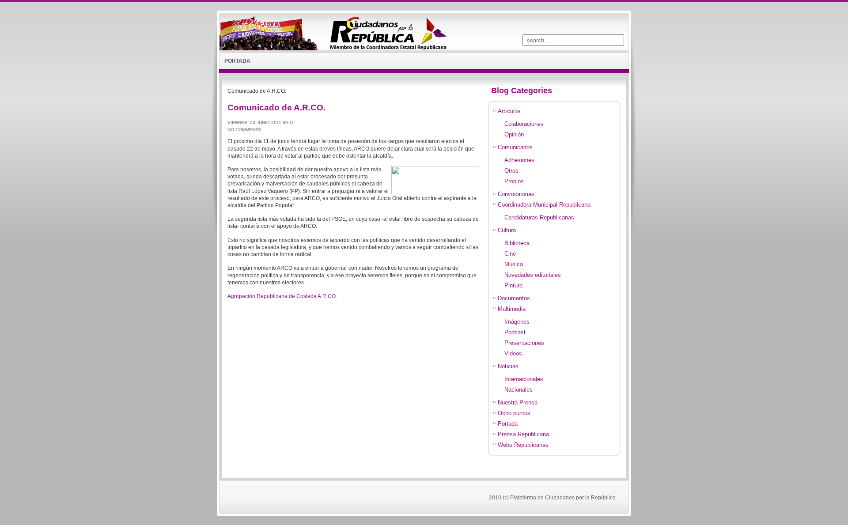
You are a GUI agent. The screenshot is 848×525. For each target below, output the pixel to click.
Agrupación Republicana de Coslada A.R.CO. (282, 296)
